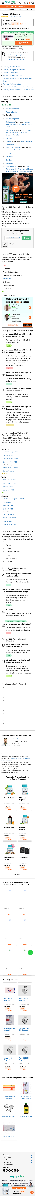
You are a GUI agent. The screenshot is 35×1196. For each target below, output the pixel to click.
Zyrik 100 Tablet (8, 505)
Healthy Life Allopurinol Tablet (13, 499)
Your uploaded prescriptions (16, 59)
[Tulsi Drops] (25, 849)
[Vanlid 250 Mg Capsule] (24, 1049)
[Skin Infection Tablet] (10, 849)
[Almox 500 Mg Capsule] (10, 1019)
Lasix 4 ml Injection (9, 524)
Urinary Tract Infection (13, 147)
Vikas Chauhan (17, 739)
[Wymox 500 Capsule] (24, 990)
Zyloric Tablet (8, 502)
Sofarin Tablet (8, 487)
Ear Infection (10, 122)
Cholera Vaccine (8, 471)
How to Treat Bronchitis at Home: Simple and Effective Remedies (19, 132)
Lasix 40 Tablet (8, 521)
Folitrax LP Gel (8, 455)
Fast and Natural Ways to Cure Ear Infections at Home (19, 124)
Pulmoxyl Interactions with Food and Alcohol (18, 90)
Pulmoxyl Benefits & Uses (12, 67)
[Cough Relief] (10, 789)
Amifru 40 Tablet (8, 514)
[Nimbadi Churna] (25, 819)
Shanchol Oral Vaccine (10, 468)
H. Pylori (8, 153)
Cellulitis (9, 160)
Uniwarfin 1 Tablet (9, 490)
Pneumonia (9, 157)
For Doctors (7, 1162)
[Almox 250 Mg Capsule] (8, 39)
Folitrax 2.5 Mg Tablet (10, 452)
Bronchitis (9, 130)
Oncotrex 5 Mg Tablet (10, 462)
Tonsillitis (9, 138)
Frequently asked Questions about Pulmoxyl (18, 87)
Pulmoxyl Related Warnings (12, 75)
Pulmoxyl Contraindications (12, 84)
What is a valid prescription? (16, 55)
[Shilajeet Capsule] (25, 789)
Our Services (7, 1160)
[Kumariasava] (10, 819)
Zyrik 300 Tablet (8, 509)
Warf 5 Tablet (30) (9, 480)
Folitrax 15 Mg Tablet (10, 459)
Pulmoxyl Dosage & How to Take (14, 70)
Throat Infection (11, 112)
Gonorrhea (9, 163)
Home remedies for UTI (14, 150)
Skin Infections (11, 167)
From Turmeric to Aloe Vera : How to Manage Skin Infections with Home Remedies (19, 169)
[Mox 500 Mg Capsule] (10, 990)
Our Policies (7, 1157)
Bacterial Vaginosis (12, 119)
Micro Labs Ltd (17, 46)
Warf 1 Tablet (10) (9, 483)
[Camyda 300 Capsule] (10, 1049)
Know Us (6, 1155)
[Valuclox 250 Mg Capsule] (24, 1019)
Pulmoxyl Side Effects (10, 73)
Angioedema (7, 279)
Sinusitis (8, 142)
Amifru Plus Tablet (9, 518)
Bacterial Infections (12, 109)
